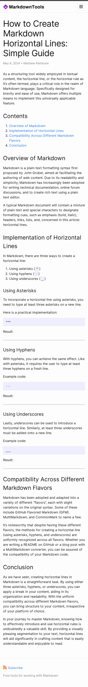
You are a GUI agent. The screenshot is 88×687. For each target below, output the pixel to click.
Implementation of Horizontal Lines (36, 131)
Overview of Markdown (27, 126)
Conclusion (17, 145)
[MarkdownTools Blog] (28, 6)
